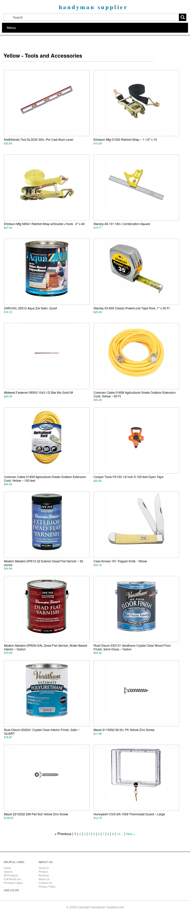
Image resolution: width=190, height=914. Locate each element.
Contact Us (45, 882)
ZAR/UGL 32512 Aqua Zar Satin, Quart (30, 308)
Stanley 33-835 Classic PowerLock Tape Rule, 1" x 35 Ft (131, 308)
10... (120, 833)
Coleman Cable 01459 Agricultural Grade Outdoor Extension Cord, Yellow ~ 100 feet (45, 478)
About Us (44, 879)
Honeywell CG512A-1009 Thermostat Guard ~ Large (129, 814)
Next (129, 833)
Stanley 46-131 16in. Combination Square (122, 224)
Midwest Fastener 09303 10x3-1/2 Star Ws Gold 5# (38, 392)
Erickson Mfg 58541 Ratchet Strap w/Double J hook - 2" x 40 (44, 224)
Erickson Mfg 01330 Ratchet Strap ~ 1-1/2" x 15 (125, 139)
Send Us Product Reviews (44, 872)
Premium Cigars (13, 882)
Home (7, 868)
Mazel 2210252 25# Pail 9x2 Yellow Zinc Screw (36, 814)
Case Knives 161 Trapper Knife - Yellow (120, 561)
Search (8, 871)
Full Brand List (12, 879)
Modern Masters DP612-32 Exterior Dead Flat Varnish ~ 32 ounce (43, 563)
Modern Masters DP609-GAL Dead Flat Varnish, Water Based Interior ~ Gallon (45, 647)
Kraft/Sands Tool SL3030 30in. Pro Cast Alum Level (38, 139)
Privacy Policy (47, 886)
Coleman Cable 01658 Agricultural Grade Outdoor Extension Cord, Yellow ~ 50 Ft (135, 394)
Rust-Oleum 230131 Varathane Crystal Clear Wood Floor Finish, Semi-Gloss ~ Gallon (132, 647)
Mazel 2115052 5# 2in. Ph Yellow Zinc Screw (124, 730)
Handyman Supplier (93, 6)
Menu (11, 28)
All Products (11, 875)
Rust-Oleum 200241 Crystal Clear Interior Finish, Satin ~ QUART (42, 731)
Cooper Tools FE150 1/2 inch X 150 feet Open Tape (129, 477)
